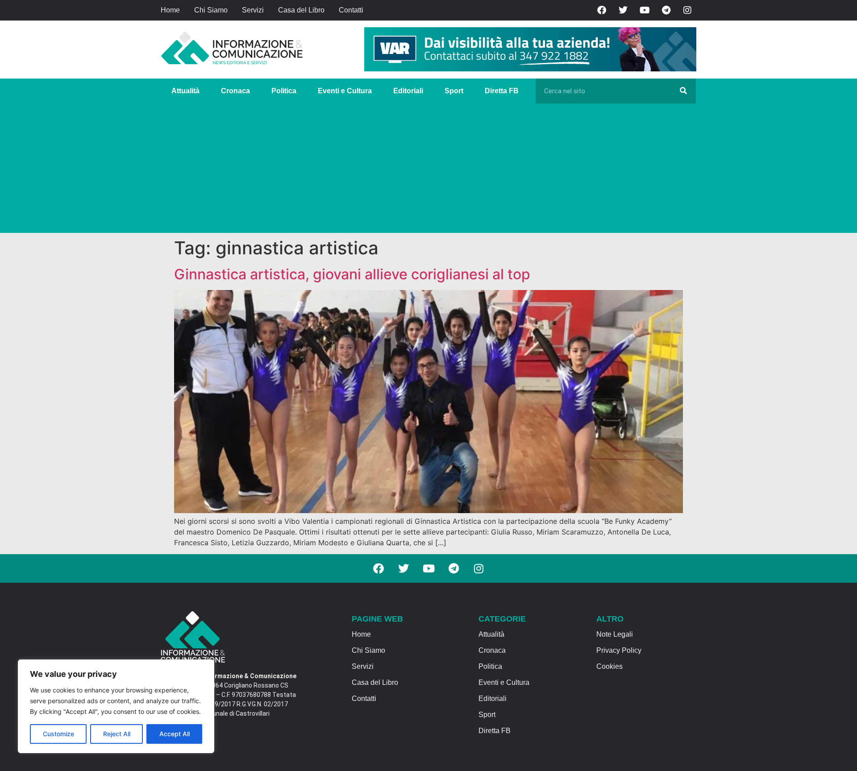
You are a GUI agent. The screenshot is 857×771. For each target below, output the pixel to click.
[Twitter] (623, 10)
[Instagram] (687, 10)
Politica (283, 91)
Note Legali (614, 634)
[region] (116, 706)
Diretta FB (502, 91)
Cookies (609, 666)
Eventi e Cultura (345, 91)
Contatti (351, 10)
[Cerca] (683, 91)
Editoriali (408, 91)
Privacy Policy (618, 650)
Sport (454, 91)
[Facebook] (602, 10)
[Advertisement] (428, 170)
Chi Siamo (211, 10)
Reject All (116, 734)
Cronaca (235, 91)
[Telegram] (666, 10)
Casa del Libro (301, 10)
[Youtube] (644, 10)
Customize (58, 734)
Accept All (174, 734)
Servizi (253, 10)
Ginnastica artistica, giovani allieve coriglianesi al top (352, 274)
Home (170, 10)
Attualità (185, 91)
